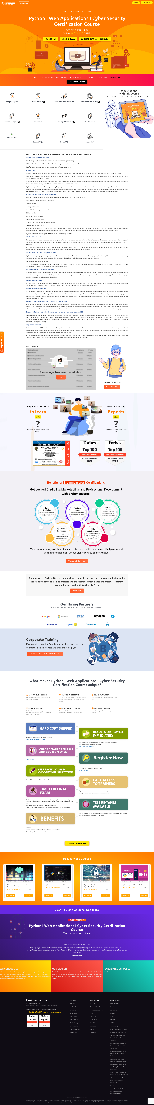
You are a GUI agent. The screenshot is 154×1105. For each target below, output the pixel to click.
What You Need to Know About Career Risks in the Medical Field (119, 1074)
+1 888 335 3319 (34, 1012)
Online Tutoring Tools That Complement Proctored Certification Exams (117, 1091)
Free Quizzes (93, 1023)
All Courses (73, 1010)
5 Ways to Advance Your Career (118, 1029)
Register (145, 3)
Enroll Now (77, 590)
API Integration (74, 1026)
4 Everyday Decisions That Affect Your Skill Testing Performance (117, 1080)
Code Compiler (73, 1019)
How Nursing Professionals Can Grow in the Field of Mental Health (118, 1053)
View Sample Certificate (77, 561)
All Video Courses (74, 1007)
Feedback (112, 1013)
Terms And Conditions (96, 1007)
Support (112, 1016)
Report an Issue (114, 1007)
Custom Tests (73, 1016)
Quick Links (24, 3)
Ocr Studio (113, 1086)
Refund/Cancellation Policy (97, 1010)
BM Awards (93, 1032)
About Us (92, 1003)
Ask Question (113, 1010)
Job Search (93, 1026)
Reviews (112, 1019)
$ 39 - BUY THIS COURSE (77, 843)
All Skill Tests (73, 1013)
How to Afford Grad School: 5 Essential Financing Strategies (118, 1060)
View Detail (28, 895)
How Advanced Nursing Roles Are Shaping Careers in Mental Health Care (118, 1067)
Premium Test (73, 1032)
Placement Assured (77, 82)
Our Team (92, 1029)
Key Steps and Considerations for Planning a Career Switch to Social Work (118, 1046)
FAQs (91, 1013)
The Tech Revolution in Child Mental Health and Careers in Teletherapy (117, 1038)
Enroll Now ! (51, 39)
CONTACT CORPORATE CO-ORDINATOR (45, 654)
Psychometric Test (75, 1029)
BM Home (72, 1003)
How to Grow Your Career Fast (118, 1032)
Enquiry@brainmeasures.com (48, 1009)
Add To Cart (10, 895)
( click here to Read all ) (81, 945)
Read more (115, 77)
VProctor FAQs (114, 1026)
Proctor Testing (74, 1023)
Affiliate (112, 1023)
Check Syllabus (68, 39)
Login (136, 3)
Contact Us (93, 1016)
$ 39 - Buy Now (111, 387)
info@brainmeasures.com (32, 1009)
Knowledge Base (114, 1003)
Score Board (93, 1019)
